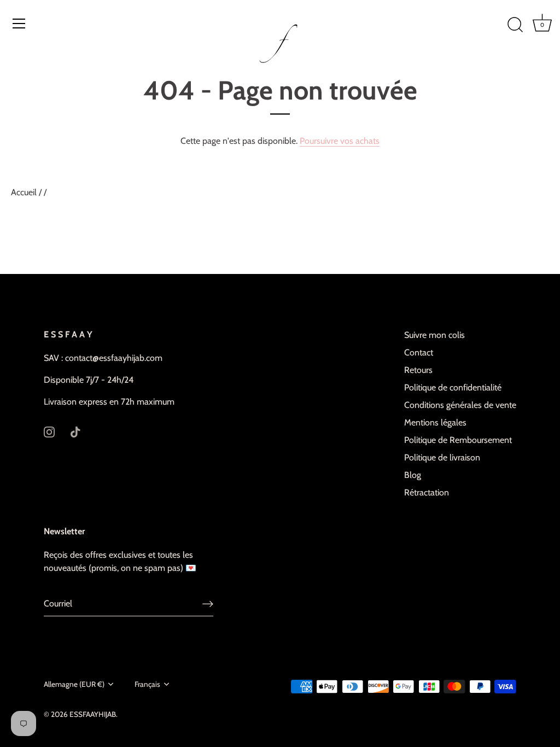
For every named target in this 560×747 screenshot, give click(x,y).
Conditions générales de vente (460, 405)
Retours (418, 370)
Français (147, 684)
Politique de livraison (442, 457)
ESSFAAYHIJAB (92, 714)
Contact (418, 352)
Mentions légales (435, 422)
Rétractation (426, 492)
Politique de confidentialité (452, 387)
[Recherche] (515, 25)
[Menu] (19, 23)
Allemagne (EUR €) (74, 684)
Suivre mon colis (434, 335)
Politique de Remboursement (458, 440)
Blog (412, 475)
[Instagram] (49, 431)
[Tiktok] (75, 431)
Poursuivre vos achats (340, 141)
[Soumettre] (207, 604)
